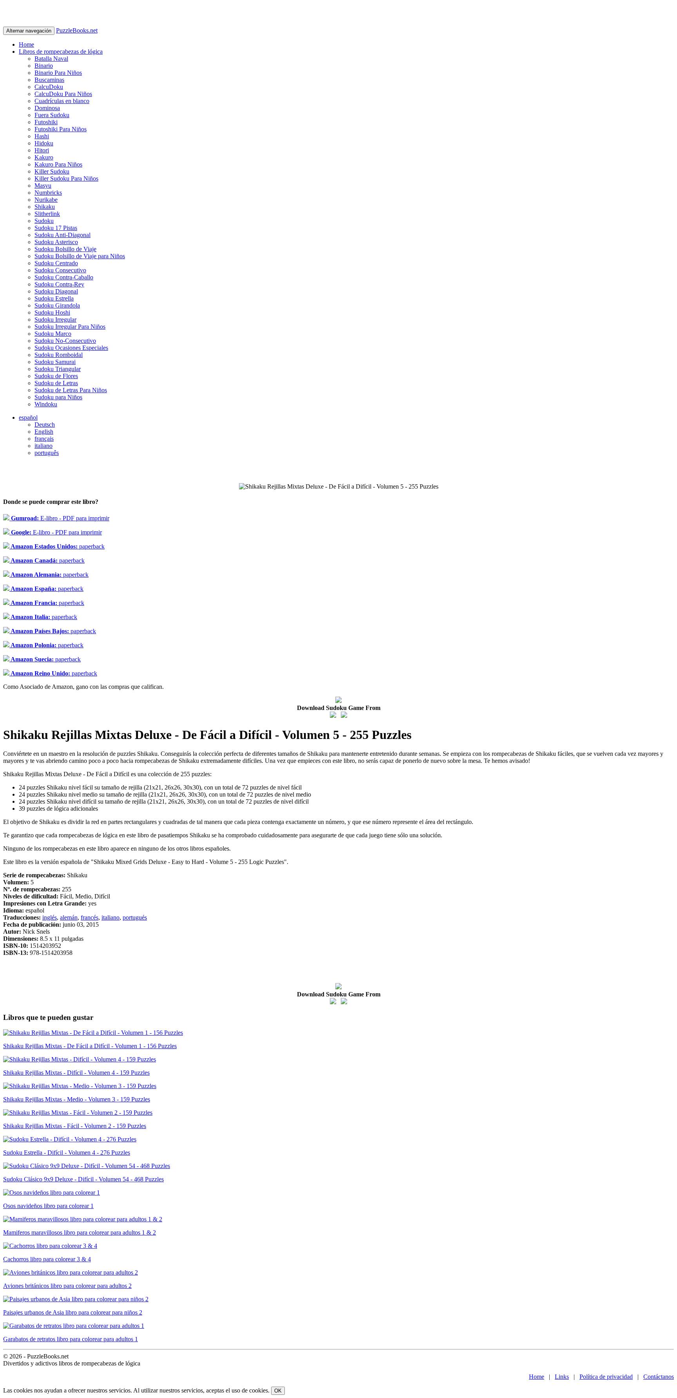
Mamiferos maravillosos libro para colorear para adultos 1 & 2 (79, 1232)
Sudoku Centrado (56, 263)
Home (26, 44)
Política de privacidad (606, 1376)
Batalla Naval (51, 58)
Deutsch (44, 424)
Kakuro (43, 157)
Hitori (41, 150)
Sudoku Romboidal (58, 354)
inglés (49, 917)
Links (562, 1376)
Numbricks (48, 192)
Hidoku (43, 143)
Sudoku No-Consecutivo (65, 340)
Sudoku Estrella (54, 298)
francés (89, 917)
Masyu (42, 185)
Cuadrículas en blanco (61, 101)
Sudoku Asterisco (56, 242)
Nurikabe (46, 199)
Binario (43, 65)
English (43, 431)
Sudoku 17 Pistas (55, 228)
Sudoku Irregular (55, 319)
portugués (135, 917)
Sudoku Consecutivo (60, 270)
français (44, 438)
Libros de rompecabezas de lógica (61, 51)
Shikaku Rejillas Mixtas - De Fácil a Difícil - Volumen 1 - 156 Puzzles (90, 1046)
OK (278, 1391)
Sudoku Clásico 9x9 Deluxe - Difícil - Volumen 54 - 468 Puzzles (83, 1179)
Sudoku (44, 220)
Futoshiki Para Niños (60, 129)
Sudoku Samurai (55, 362)
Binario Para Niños (58, 72)
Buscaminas (49, 79)
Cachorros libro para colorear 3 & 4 (47, 1259)
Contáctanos (658, 1376)
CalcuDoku (48, 86)
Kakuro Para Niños (58, 164)
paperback (57, 546)
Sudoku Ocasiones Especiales (71, 347)
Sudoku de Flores (56, 376)
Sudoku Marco (52, 333)
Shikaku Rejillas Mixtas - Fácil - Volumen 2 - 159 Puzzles (74, 1126)
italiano (43, 445)
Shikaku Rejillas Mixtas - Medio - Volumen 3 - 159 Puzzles (76, 1099)
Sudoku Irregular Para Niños (69, 326)
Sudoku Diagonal (56, 291)
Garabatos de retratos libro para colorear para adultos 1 (70, 1339)
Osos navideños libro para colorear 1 (48, 1205)
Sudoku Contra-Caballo (63, 277)
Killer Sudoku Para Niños (66, 178)
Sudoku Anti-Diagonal (62, 235)
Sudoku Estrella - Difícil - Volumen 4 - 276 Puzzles (66, 1152)
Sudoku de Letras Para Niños (70, 390)
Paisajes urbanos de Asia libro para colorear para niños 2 (72, 1312)
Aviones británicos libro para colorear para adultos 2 (67, 1285)
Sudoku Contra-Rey (59, 284)
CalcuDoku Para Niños (63, 94)
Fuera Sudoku (51, 115)
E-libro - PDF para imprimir (59, 518)
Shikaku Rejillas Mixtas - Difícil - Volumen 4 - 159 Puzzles (76, 1072)
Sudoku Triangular (57, 369)
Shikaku (44, 206)
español (28, 417)
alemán (69, 917)
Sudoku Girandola (57, 305)
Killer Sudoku (51, 171)
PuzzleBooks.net (77, 30)
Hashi (41, 136)
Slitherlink (47, 213)
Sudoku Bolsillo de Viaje (65, 249)
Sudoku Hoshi (52, 312)
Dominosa (47, 108)
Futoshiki (46, 122)
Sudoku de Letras (56, 383)
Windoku (45, 404)
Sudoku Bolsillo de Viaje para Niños (79, 256)
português (46, 452)
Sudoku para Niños (58, 397)
